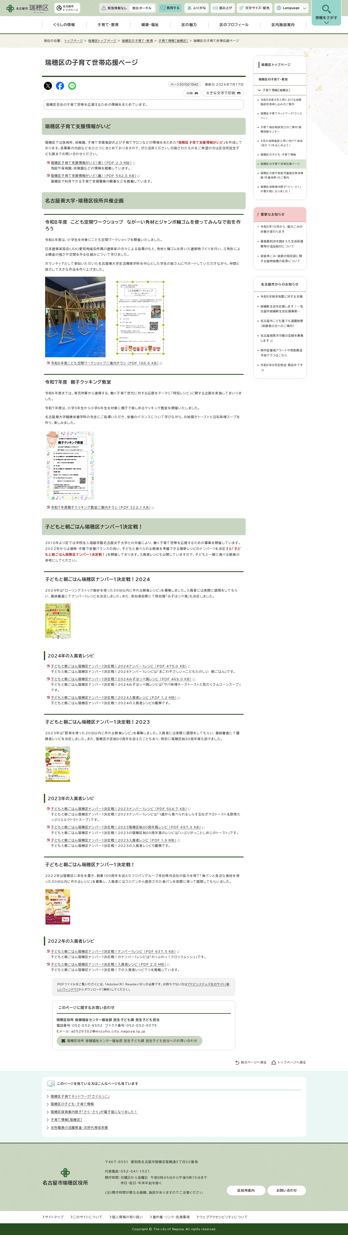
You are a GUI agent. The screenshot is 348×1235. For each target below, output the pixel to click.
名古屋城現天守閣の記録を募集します (282, 338)
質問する (173, 7)
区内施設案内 (283, 24)
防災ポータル (142, 8)
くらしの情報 (64, 24)
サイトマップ (54, 1217)
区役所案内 (246, 1190)
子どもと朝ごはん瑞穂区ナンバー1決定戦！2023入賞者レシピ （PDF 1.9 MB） (114, 840)
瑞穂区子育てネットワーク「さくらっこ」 (281, 115)
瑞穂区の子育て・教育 (137, 40)
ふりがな (199, 7)
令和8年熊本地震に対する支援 (282, 296)
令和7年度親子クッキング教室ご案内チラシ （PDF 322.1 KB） (101, 507)
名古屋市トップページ (70, 8)
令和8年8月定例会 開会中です (282, 365)
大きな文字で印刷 (221, 93)
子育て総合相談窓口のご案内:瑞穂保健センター (281, 129)
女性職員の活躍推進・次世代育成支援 (79, 1127)
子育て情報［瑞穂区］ (173, 40)
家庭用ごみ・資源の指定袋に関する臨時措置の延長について (281, 258)
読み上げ (225, 7)
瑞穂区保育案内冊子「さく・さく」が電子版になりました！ (281, 189)
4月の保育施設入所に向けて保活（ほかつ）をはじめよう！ (282, 143)
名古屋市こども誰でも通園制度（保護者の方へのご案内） (282, 323)
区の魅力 (189, 24)
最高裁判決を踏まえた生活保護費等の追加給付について (282, 244)
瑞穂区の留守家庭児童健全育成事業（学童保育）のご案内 (282, 175)
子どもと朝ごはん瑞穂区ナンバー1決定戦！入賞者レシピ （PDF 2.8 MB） (108, 964)
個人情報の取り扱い (127, 1217)
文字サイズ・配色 (257, 7)
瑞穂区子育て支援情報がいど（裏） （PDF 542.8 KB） (93, 175)
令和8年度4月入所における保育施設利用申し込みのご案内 (281, 102)
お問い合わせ (287, 1190)
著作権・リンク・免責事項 (171, 1217)
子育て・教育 (108, 24)
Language (291, 7)
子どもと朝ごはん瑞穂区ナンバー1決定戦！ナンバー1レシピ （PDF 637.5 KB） (113, 951)
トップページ (74, 40)
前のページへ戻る (254, 1062)
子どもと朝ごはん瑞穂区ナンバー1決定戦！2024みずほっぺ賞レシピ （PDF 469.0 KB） (121, 679)
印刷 (190, 93)
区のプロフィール (234, 24)
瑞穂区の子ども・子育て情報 (278, 154)
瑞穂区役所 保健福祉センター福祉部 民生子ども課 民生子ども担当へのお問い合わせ (132, 1040)
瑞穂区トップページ (102, 40)
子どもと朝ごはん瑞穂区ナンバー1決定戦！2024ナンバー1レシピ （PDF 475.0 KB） (119, 666)
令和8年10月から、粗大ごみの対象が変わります (282, 229)
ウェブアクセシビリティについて (223, 1217)
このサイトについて (88, 1217)
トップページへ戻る (292, 1062)
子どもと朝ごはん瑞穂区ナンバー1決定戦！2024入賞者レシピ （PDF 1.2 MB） (114, 697)
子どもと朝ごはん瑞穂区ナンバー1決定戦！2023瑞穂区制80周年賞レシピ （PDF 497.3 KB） (126, 827)
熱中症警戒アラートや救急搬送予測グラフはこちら (281, 353)
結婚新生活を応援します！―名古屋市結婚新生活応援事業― (282, 309)
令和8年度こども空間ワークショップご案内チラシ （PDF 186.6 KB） (105, 363)
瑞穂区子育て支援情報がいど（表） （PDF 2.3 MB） (91, 162)
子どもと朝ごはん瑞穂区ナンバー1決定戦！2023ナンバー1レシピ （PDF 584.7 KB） (119, 808)
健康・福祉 (150, 24)
